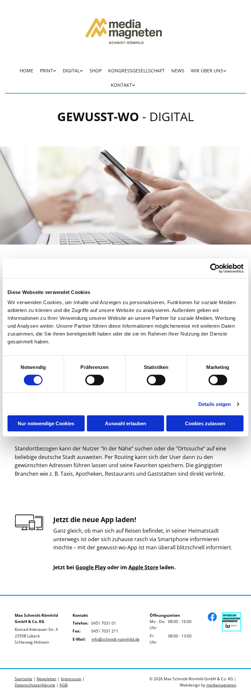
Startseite (23, 679)
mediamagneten (221, 685)
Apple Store (143, 567)
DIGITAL (71, 70)
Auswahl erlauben (125, 423)
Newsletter (47, 679)
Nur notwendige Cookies (46, 423)
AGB (63, 685)
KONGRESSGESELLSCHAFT (136, 70)
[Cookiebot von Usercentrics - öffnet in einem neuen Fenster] (214, 268)
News (177, 70)
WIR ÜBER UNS (207, 70)
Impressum (71, 679)
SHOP (96, 70)
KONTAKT (121, 85)
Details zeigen (214, 404)
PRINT (46, 70)
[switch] (94, 380)
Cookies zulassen (205, 423)
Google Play (90, 567)
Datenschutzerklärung (35, 685)
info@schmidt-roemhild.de (116, 639)
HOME (26, 70)
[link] (48, 71)
